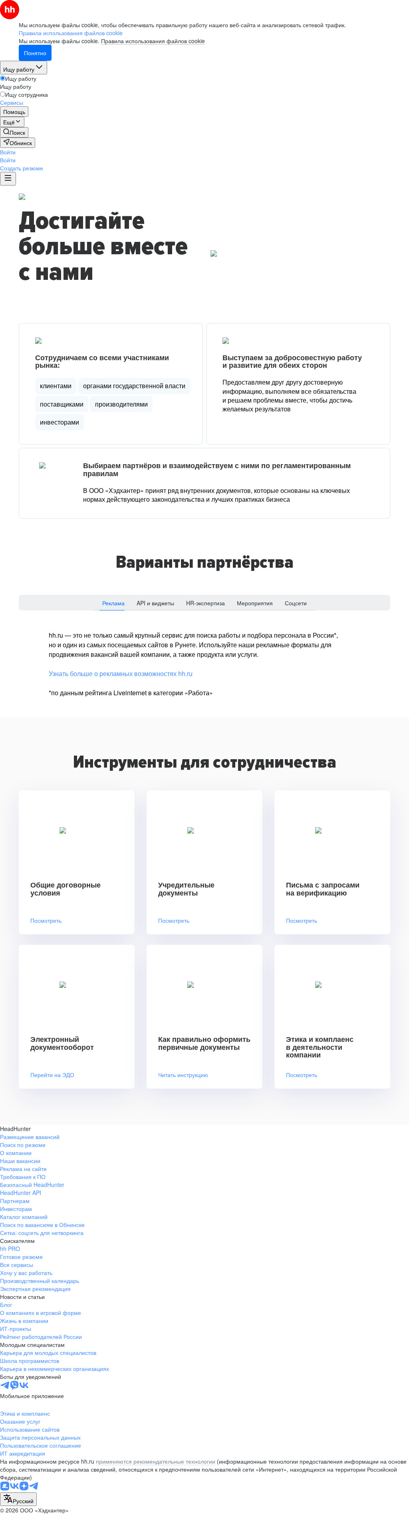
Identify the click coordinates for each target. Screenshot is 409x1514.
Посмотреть (46, 920)
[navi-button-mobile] (8, 179)
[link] (14, 132)
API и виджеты (155, 603)
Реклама (113, 603)
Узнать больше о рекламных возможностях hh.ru (121, 673)
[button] (8, 152)
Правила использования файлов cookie (153, 41)
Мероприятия (255, 603)
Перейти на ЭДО (52, 1075)
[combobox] (18, 1499)
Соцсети (296, 603)
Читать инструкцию (183, 1075)
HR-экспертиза (205, 603)
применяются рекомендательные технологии (155, 1461)
